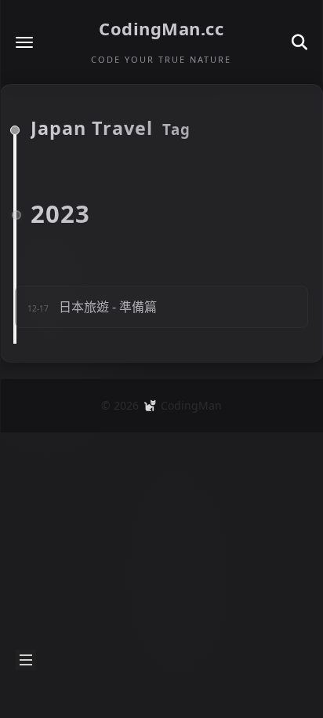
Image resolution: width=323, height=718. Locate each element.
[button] (24, 42)
